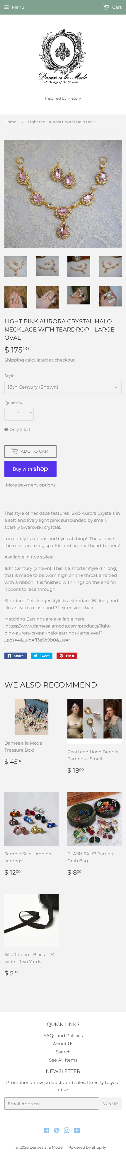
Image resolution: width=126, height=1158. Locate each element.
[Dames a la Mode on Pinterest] (57, 1131)
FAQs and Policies (63, 1035)
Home (10, 121)
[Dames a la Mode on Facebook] (46, 1131)
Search (63, 1052)
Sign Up (110, 1103)
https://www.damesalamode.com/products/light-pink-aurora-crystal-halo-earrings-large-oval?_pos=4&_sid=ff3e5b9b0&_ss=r (57, 633)
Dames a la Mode (46, 1147)
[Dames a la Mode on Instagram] (67, 1131)
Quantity (13, 403)
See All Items (63, 1060)
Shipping (14, 360)
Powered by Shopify (87, 1147)
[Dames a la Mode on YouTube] (77, 1131)
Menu (18, 7)
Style (9, 375)
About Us (63, 1043)
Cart (116, 7)
